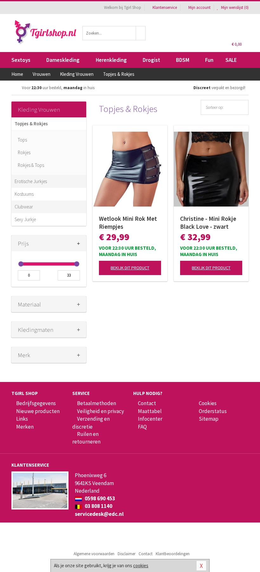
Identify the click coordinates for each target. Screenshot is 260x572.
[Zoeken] (141, 33)
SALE (231, 59)
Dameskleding (63, 59)
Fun (209, 59)
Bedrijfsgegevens (36, 403)
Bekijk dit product (130, 268)
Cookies (208, 403)
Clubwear (24, 207)
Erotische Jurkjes (31, 181)
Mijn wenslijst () (234, 7)
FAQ (142, 426)
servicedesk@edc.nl (99, 513)
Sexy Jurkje (25, 219)
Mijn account (199, 7)
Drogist (151, 59)
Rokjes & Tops (31, 165)
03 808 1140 (98, 506)
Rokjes (24, 152)
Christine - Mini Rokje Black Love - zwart (208, 222)
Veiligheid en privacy (100, 411)
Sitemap (208, 418)
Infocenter (150, 418)
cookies (140, 565)
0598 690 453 (99, 498)
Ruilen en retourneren (86, 438)
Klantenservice (165, 7)
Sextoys (20, 59)
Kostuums (24, 194)
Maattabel (150, 411)
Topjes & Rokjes (31, 124)
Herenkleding (111, 59)
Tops (22, 140)
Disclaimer (126, 553)
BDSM (182, 59)
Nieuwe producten (38, 411)
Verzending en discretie (91, 422)
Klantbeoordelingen (173, 553)
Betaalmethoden (96, 403)
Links (22, 418)
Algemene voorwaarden (94, 553)
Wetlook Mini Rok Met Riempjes (128, 222)
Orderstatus (213, 411)
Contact (147, 403)
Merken (25, 426)
